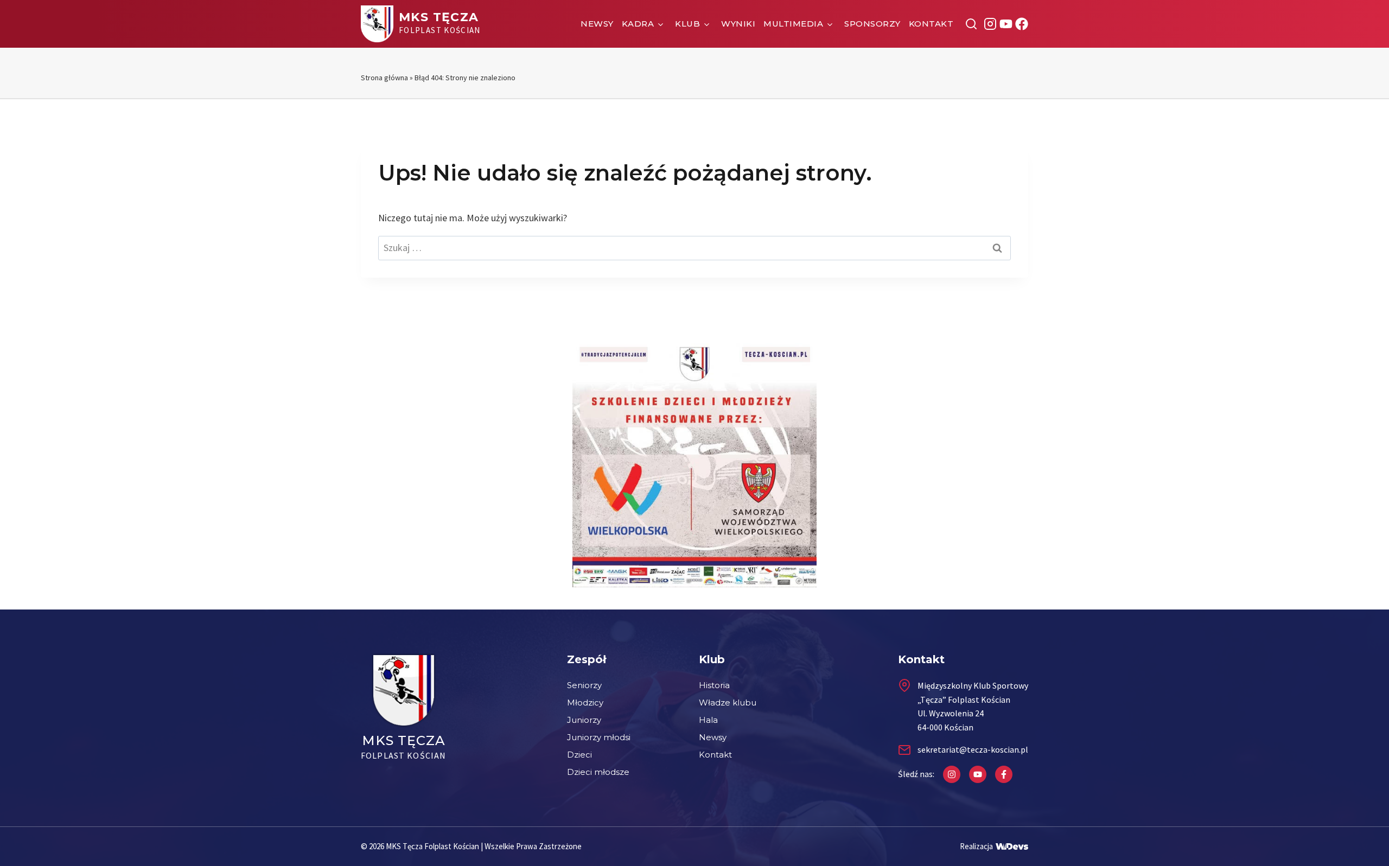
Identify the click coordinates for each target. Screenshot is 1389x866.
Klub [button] (687, 23)
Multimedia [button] (793, 23)
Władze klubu (727, 702)
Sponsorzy (872, 23)
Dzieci (579, 754)
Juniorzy (584, 720)
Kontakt (931, 23)
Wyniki (738, 23)
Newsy (597, 23)
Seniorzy (584, 685)
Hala (708, 720)
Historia (714, 685)
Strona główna (384, 77)
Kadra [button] (638, 23)
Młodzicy (585, 702)
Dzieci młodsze (598, 772)
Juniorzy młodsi (598, 737)
